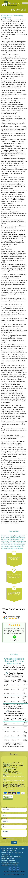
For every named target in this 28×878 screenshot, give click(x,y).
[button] (3, 633)
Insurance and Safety (8, 853)
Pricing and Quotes (7, 859)
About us (20, 853)
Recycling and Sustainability (10, 857)
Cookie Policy (5, 855)
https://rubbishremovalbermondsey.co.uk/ (13, 781)
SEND (14, 842)
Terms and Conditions (8, 851)
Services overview (18, 849)
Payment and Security (8, 861)
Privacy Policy (6, 849)
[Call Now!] (19, 10)
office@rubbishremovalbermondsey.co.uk (13, 777)
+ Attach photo (7, 838)
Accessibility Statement (9, 865)
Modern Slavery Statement (10, 863)
